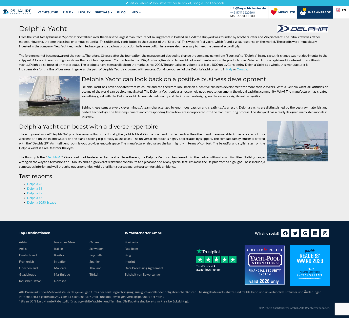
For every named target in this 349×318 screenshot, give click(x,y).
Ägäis (23, 248)
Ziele (67, 12)
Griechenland (28, 268)
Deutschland (28, 255)
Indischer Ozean (30, 281)
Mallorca (60, 268)
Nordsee (60, 281)
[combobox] (341, 10)
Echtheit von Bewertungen (143, 274)
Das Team (131, 248)
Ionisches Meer (64, 242)
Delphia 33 (34, 188)
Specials (102, 12)
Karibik (59, 255)
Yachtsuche (48, 12)
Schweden (96, 248)
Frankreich (26, 261)
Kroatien (60, 261)
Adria (23, 242)
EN (344, 10)
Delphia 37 (34, 193)
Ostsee (94, 242)
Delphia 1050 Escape (41, 202)
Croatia (242, 69)
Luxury (84, 12)
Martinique (62, 274)
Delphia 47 (54, 157)
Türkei (93, 274)
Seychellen (96, 255)
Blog (121, 12)
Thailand (95, 268)
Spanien (95, 261)
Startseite (131, 242)
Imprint (130, 261)
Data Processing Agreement (144, 268)
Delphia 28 (34, 184)
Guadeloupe (27, 274)
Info (134, 12)
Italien (58, 248)
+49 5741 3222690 (242, 12)
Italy (229, 69)
